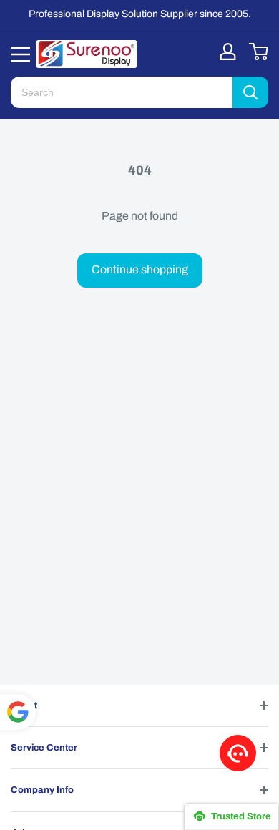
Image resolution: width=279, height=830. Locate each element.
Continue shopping (140, 269)
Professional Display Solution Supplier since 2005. (140, 14)
